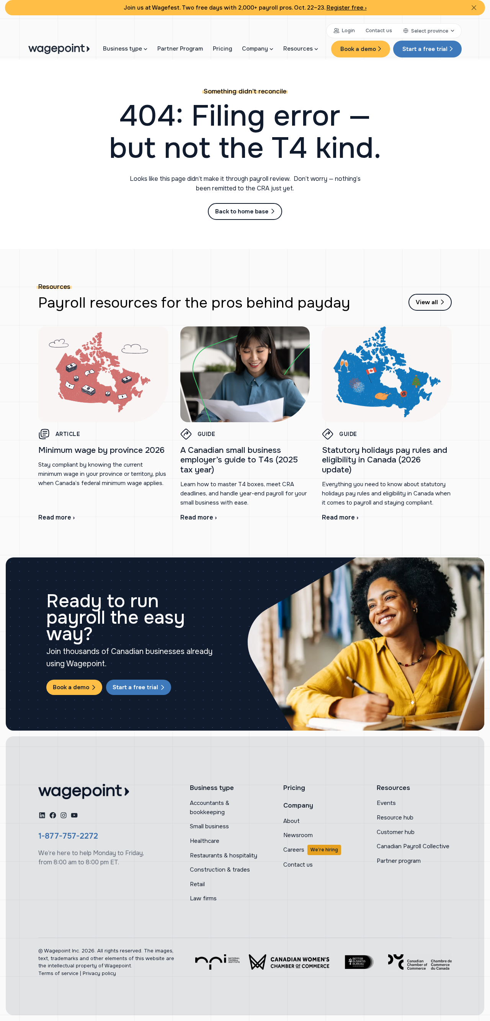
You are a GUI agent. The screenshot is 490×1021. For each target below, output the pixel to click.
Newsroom (298, 835)
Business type (122, 48)
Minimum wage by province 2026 (101, 450)
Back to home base (241, 211)
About (291, 821)
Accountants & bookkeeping (209, 807)
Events (386, 803)
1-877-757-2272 (68, 836)
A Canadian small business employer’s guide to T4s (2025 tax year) (239, 460)
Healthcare (204, 841)
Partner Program (180, 48)
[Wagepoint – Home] (59, 49)
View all (427, 302)
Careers (310, 850)
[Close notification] (474, 7)
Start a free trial (425, 49)
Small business (209, 826)
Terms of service (58, 973)
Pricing (222, 48)
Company (255, 48)
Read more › (56, 517)
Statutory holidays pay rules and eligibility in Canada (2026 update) (384, 460)
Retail (197, 884)
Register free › (347, 7)
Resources (298, 48)
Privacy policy (99, 973)
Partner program (399, 861)
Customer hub (396, 832)
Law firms (203, 898)
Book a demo (358, 49)
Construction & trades (220, 870)
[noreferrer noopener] (217, 962)
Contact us (379, 30)
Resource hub (395, 817)
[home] (83, 791)
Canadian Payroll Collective (413, 846)
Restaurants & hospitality (223, 855)
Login (348, 30)
